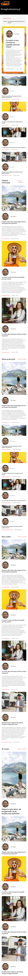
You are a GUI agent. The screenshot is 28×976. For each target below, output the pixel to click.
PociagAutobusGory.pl (10, 9)
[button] (17, 68)
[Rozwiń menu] (2, 13)
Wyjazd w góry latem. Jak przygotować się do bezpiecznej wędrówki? (11, 96)
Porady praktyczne (6, 99)
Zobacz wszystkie (22, 181)
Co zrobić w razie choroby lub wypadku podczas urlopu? (13, 43)
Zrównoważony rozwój (6, 175)
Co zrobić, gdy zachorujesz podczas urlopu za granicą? (14, 147)
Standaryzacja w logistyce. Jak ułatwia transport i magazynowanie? (12, 172)
